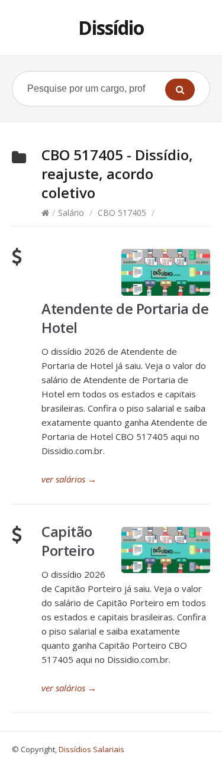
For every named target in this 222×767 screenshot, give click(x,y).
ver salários (68, 479)
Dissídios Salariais (91, 749)
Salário (71, 212)
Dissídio (111, 27)
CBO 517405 (122, 212)
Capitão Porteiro (67, 541)
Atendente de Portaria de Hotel (124, 318)
